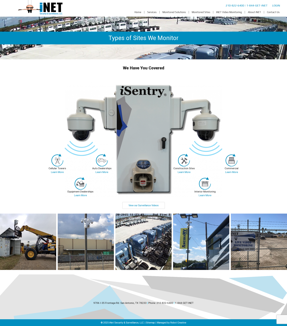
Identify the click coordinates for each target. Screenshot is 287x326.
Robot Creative (178, 322)
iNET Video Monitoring (229, 12)
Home (138, 12)
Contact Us (273, 12)
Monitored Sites (201, 12)
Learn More (57, 172)
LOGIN (276, 5)
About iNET (254, 12)
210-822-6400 (235, 5)
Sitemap (150, 322)
